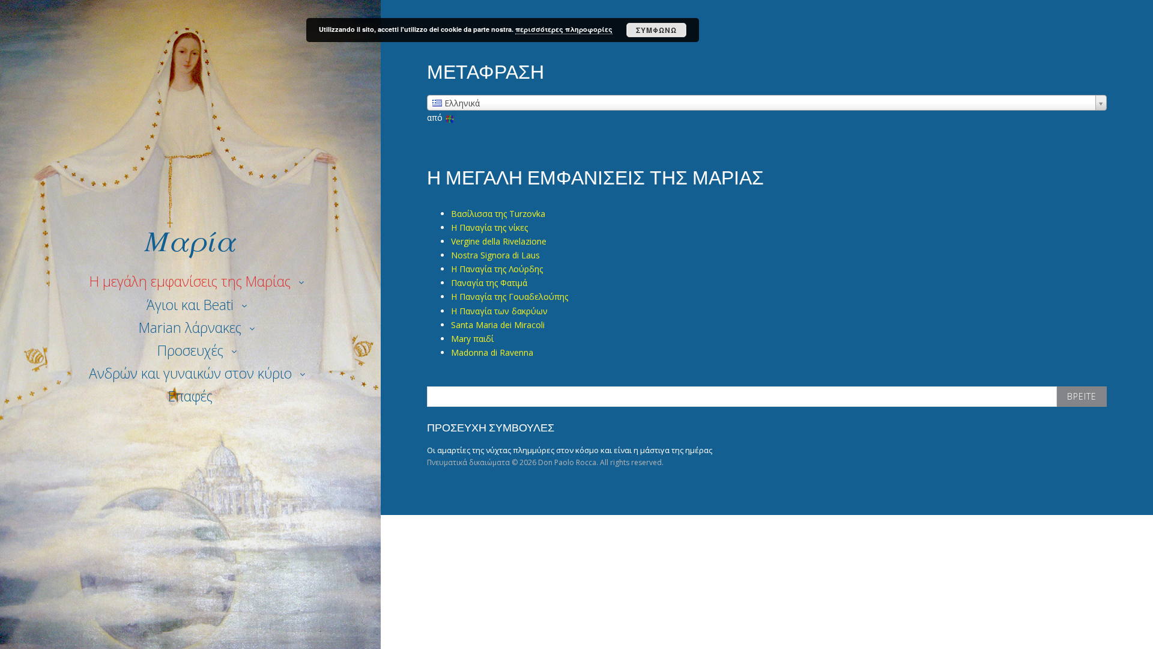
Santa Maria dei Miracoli (498, 325)
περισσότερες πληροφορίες (564, 29)
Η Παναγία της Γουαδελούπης (509, 296)
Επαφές (190, 396)
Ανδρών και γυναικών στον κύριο (190, 373)
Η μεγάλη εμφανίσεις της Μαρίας (190, 281)
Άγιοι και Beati (190, 304)
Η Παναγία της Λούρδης (497, 269)
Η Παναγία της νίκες (489, 227)
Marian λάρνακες (190, 327)
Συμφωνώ (656, 30)
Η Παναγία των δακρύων (499, 311)
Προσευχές (190, 350)
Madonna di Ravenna (492, 352)
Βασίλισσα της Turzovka (498, 213)
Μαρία (190, 239)
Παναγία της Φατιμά (489, 282)
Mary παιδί (472, 338)
